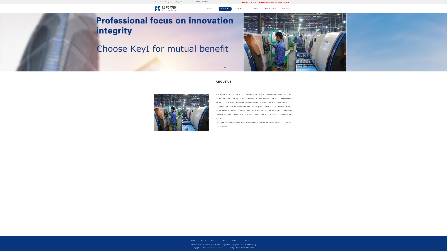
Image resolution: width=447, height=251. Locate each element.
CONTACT (285, 9)
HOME (209, 9)
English (197, 2)
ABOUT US (225, 9)
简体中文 (205, 2)
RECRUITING (270, 9)
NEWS (255, 9)
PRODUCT (240, 9)
